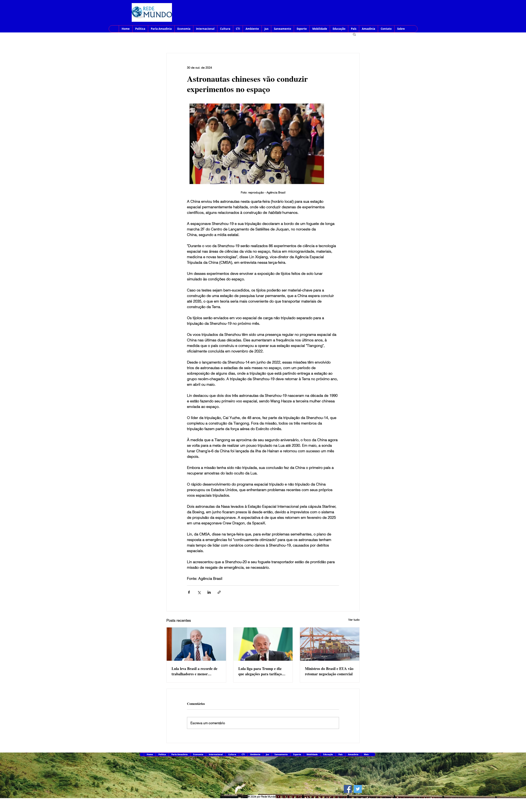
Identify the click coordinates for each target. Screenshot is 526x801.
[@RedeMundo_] (358, 789)
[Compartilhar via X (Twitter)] (199, 592)
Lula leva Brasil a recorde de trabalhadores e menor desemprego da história (194, 671)
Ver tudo (354, 619)
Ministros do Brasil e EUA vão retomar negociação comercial (329, 671)
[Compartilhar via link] (219, 592)
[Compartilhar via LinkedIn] (209, 592)
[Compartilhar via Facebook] (189, 592)
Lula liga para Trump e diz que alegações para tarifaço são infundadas (260, 671)
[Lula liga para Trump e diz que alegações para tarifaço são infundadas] (263, 644)
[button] (354, 34)
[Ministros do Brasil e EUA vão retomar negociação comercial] (329, 644)
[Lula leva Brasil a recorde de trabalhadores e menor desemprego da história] (196, 644)
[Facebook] (348, 789)
